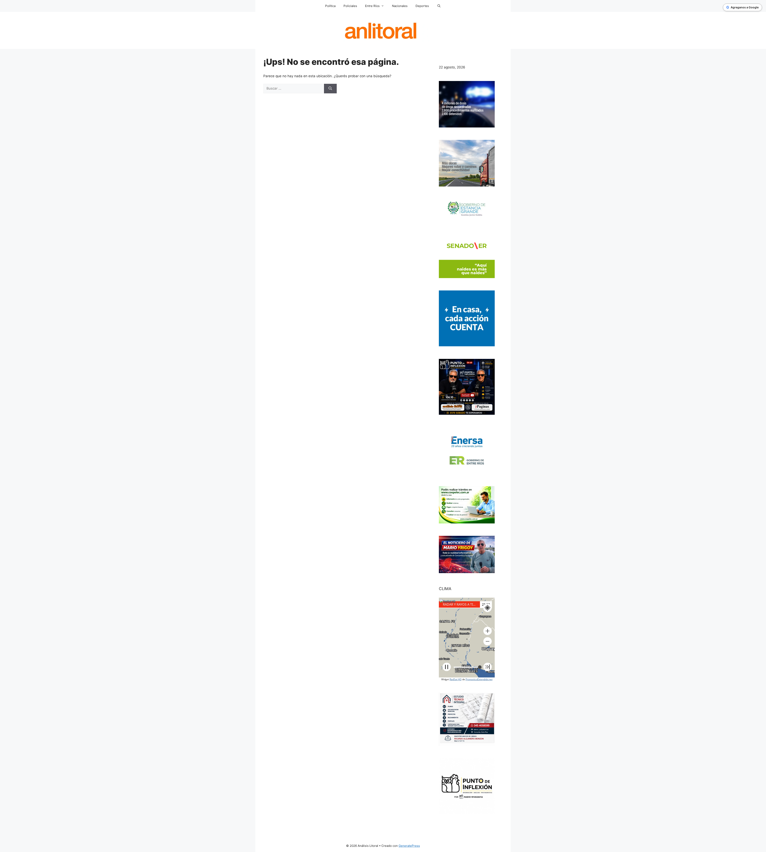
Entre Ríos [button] (372, 6)
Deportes (422, 6)
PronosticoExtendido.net (479, 679)
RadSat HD (456, 679)
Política (330, 6)
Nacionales (400, 6)
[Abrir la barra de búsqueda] (439, 6)
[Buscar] (330, 88)
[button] (487, 631)
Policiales (350, 6)
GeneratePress (409, 846)
